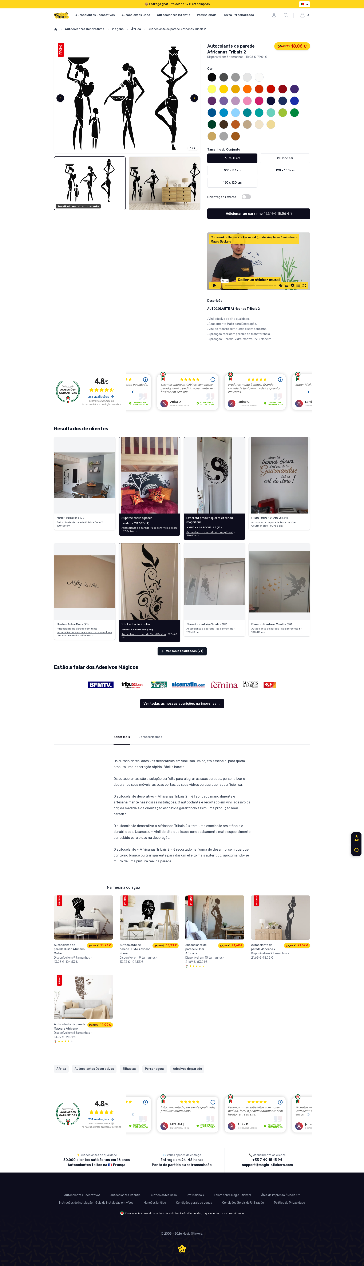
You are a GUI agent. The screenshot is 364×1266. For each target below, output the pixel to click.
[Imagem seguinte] (194, 98)
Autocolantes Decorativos (95, 15)
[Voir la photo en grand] (84, 475)
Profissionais (207, 15)
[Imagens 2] (165, 183)
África (136, 29)
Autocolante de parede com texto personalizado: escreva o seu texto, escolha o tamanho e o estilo (84, 632)
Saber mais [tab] (122, 737)
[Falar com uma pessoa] (355, 850)
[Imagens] (127, 98)
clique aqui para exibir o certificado (223, 1213)
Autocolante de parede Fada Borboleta (209, 628)
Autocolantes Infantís (173, 15)
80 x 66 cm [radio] (285, 158)
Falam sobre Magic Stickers (232, 1195)
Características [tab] (150, 737)
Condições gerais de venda (194, 1203)
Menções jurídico (155, 1203)
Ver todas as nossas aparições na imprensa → (182, 704)
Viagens (118, 29)
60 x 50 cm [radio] (232, 158)
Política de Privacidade (289, 1203)
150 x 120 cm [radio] (232, 182)
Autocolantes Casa (136, 15)
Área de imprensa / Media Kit (280, 1195)
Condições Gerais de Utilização (243, 1203)
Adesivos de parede (187, 1069)
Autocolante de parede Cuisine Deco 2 (80, 522)
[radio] (211, 77)
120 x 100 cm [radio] (285, 170)
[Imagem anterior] (60, 98)
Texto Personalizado (238, 15)
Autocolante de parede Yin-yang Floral (209, 532)
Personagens (155, 1069)
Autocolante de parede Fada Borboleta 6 (275, 628)
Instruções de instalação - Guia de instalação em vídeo (96, 1203)
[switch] (246, 196)
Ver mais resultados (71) (184, 651)
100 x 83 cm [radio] (232, 170)
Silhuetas (129, 1069)
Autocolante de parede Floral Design (144, 634)
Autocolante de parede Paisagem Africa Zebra (150, 527)
